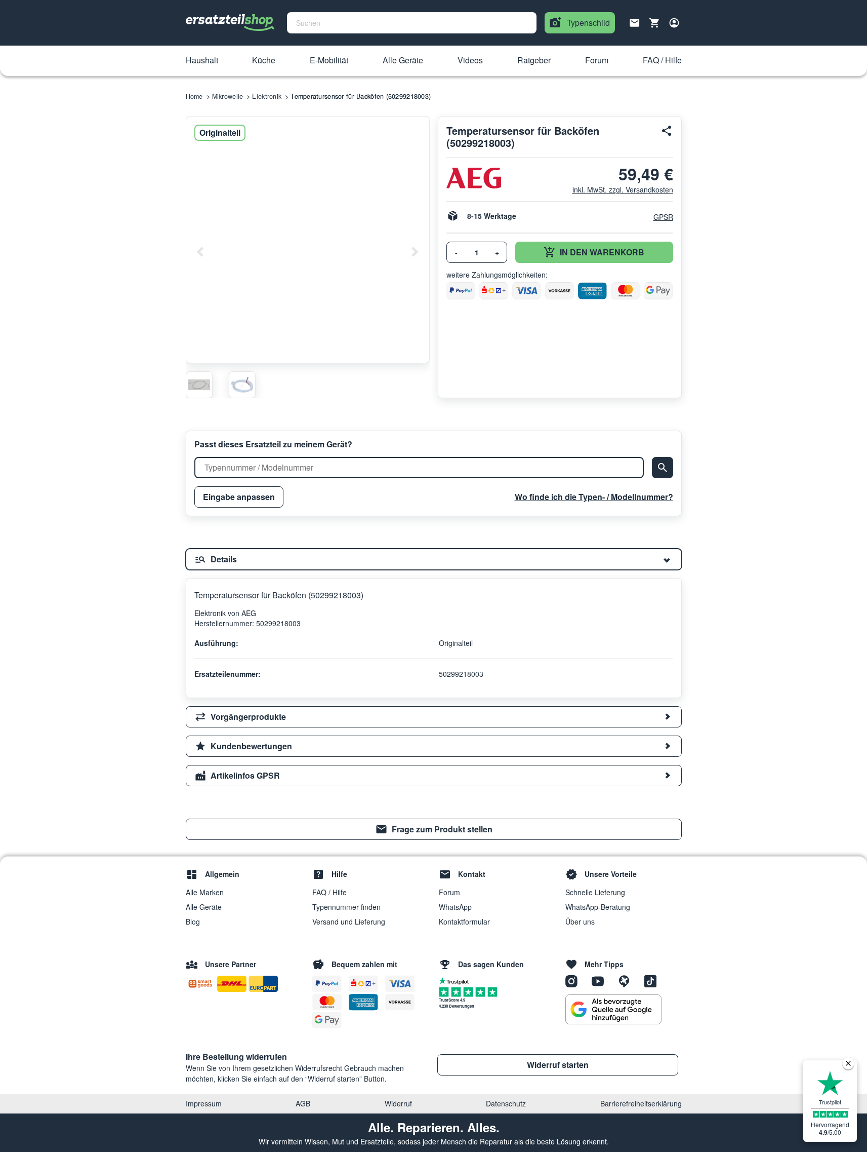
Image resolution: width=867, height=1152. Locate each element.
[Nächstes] (414, 252)
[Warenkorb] (654, 22)
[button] (202, 61)
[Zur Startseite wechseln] (230, 22)
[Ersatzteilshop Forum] (627, 980)
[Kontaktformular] (634, 22)
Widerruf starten (558, 1064)
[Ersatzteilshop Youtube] (601, 980)
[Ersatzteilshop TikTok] (653, 980)
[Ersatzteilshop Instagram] (575, 980)
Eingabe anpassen (239, 497)
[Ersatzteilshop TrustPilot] (456, 980)
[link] (434, 829)
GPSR (663, 216)
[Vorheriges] (200, 252)
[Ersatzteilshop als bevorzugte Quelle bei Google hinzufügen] (613, 1009)
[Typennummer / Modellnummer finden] (662, 467)
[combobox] (411, 22)
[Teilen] (667, 131)
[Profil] (674, 22)
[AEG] (473, 178)
